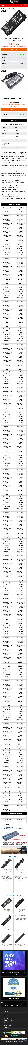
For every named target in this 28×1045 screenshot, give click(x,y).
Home (4, 8)
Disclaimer (6, 1027)
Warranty (6, 1018)
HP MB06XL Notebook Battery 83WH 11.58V (7, 927)
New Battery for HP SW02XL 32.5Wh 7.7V (7, 878)
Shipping (6, 1013)
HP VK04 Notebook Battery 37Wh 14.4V (20, 878)
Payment (6, 1011)
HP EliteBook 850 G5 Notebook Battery (7, 870)
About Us (6, 1009)
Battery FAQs (7, 1025)
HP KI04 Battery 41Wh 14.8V (20, 945)
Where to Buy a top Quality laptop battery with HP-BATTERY (14, 973)
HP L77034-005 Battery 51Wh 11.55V (20, 910)
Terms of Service (8, 1020)
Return (5, 1016)
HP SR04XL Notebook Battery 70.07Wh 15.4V (7, 910)
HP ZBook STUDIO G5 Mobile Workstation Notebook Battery (20, 919)
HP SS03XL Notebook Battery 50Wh (20, 870)
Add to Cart (14, 49)
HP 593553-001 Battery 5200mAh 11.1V (7, 945)
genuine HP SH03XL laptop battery (13, 158)
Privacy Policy (7, 1023)
